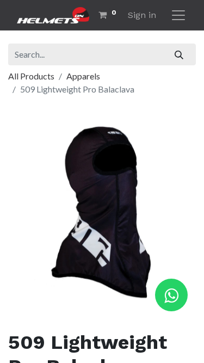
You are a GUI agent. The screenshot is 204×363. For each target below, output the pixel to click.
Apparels (83, 76)
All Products (31, 76)
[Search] (179, 54)
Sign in (142, 15)
